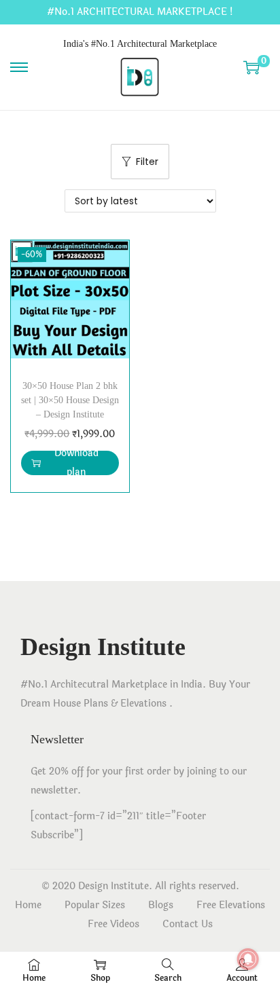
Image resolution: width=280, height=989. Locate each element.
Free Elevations (230, 905)
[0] (251, 67)
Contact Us (187, 924)
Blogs (160, 905)
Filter (147, 161)
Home (28, 905)
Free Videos (113, 924)
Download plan (76, 463)
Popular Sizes (95, 905)
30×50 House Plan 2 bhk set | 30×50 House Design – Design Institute (70, 400)
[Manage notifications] (248, 959)
